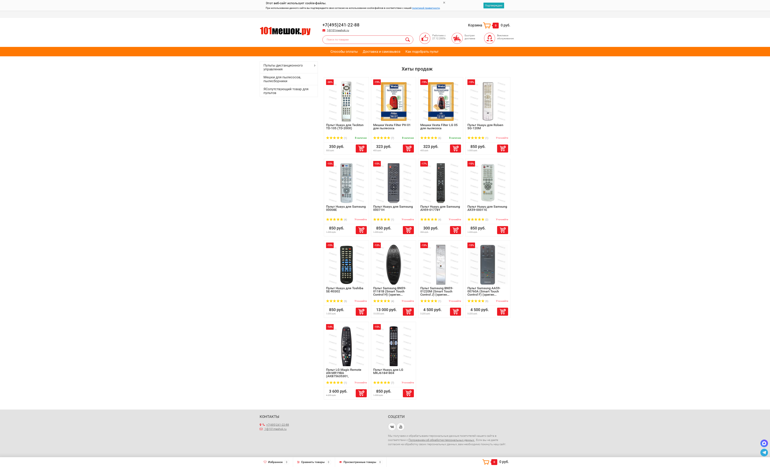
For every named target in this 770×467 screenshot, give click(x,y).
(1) (345, 138)
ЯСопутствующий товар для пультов (285, 91)
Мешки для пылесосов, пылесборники (282, 79)
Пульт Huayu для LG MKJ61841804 (388, 371)
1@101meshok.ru (338, 30)
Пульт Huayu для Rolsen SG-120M (485, 126)
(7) (392, 138)
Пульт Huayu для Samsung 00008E (346, 208)
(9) (486, 301)
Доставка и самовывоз (381, 52)
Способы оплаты (344, 52)
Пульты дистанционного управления (283, 67)
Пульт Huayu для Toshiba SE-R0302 (344, 289)
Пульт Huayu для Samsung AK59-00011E (487, 208)
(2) (486, 219)
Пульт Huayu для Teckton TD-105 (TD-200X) (345, 126)
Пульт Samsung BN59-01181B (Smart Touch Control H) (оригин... (389, 291)
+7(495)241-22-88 (277, 424)
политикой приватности (426, 8)
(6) (439, 138)
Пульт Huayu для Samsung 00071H (393, 208)
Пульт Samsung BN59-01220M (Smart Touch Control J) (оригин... (436, 291)
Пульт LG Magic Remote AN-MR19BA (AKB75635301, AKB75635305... (343, 374)
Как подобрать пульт (422, 52)
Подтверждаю (494, 5)
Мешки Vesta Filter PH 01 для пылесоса (392, 126)
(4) (345, 219)
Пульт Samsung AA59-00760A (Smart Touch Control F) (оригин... (483, 291)
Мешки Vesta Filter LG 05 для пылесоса (439, 126)
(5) (345, 301)
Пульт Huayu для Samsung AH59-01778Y (440, 208)
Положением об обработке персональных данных (441, 440)
